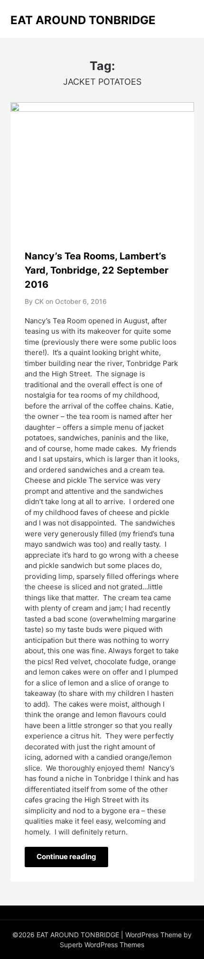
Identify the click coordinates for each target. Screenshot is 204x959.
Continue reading (66, 856)
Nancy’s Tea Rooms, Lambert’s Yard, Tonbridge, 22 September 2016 (96, 270)
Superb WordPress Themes (102, 945)
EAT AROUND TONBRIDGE (83, 20)
